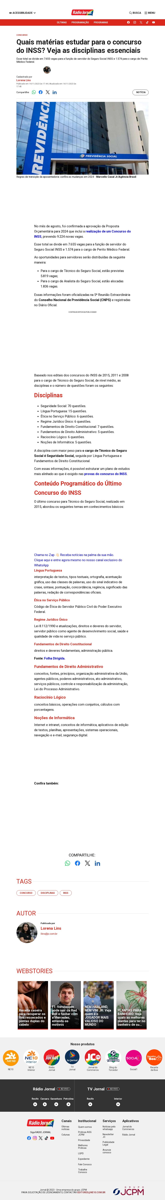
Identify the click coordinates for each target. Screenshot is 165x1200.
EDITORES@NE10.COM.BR (91, 1192)
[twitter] (141, 22)
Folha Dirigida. (54, 658)
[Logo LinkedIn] (54, 92)
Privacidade (84, 1140)
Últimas (62, 22)
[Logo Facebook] (41, 92)
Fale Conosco (85, 1164)
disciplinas (48, 893)
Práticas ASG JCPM (85, 1133)
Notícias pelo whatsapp (109, 1127)
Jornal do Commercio (128, 1127)
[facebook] (128, 22)
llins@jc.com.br (49, 933)
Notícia (141, 92)
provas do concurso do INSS (105, 474)
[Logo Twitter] (47, 92)
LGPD (81, 1153)
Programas (101, 22)
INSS (65, 893)
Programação (80, 22)
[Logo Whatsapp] (34, 92)
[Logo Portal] (82, 13)
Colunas (66, 1134)
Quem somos (85, 1127)
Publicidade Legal (108, 1143)
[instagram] (134, 22)
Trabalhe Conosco (82, 1170)
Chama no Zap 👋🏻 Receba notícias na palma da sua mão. (78, 560)
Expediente (84, 1159)
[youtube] (153, 22)
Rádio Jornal (128, 1134)
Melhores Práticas (83, 1146)
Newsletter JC (108, 1135)
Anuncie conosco (107, 1151)
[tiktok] (147, 22)
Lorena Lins (23, 80)
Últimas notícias (65, 1127)
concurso (26, 893)
